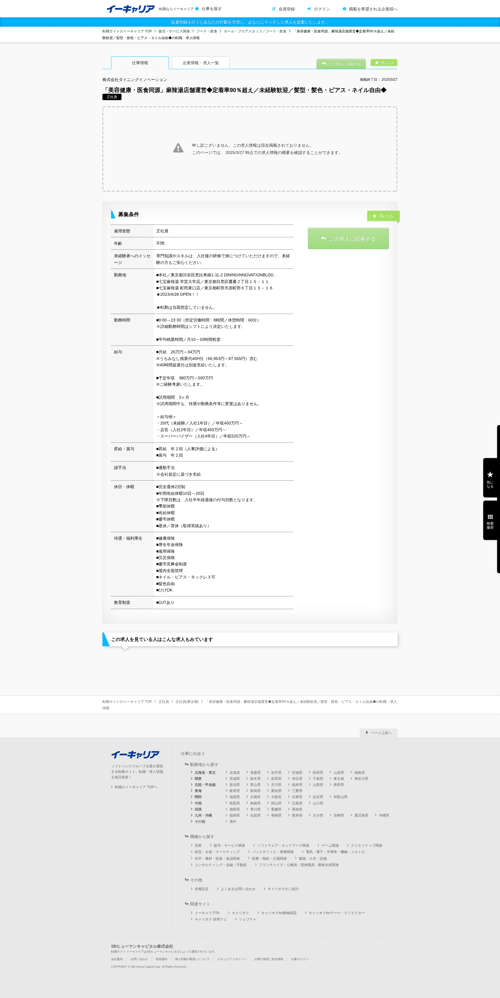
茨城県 (234, 779)
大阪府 (276, 797)
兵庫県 (297, 797)
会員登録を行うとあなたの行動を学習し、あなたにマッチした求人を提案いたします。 (250, 22)
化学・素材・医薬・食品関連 (217, 859)
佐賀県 (255, 815)
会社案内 (117, 959)
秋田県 (318, 773)
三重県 (297, 791)
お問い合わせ (139, 959)
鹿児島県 (361, 815)
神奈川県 (361, 779)
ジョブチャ (247, 919)
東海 (198, 791)
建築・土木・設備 (313, 859)
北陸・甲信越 (205, 785)
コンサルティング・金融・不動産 (221, 865)
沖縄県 (384, 815)
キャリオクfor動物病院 (279, 913)
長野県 (339, 785)
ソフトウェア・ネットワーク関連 (283, 845)
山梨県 (318, 785)
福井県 (297, 785)
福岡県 (234, 815)
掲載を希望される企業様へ (373, 9)
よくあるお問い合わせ (238, 889)
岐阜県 (234, 791)
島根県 (255, 803)
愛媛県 (276, 809)
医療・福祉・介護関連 (269, 859)
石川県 (276, 785)
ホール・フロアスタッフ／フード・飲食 (255, 31)
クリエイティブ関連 (366, 845)
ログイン (322, 9)
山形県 (339, 773)
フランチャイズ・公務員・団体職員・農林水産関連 (299, 865)
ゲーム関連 (330, 845)
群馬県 (276, 779)
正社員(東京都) (187, 702)
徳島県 (234, 809)
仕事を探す (212, 8)
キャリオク (240, 913)
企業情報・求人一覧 (201, 62)
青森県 (255, 773)
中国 (198, 803)
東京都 (339, 779)
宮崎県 (339, 815)
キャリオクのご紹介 (283, 889)
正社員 (164, 702)
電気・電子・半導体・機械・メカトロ (335, 852)
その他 (200, 821)
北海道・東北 (205, 773)
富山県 (255, 785)
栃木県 (255, 779)
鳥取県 (234, 803)
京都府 (255, 797)
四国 (198, 809)
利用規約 (161, 959)
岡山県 (276, 803)
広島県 (297, 803)
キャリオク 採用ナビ (211, 919)
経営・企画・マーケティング (217, 852)
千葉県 (318, 779)
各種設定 (202, 889)
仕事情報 (140, 62)
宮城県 (297, 773)
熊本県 (297, 815)
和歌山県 (341, 797)
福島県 (359, 773)
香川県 (255, 809)
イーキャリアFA (207, 913)
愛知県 (276, 791)
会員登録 (287, 9)
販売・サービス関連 (174, 31)
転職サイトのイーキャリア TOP (127, 31)
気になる (490, 484)
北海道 (234, 773)
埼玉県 (297, 779)
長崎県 (276, 815)
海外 (232, 821)
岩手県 (276, 773)
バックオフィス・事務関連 (273, 852)
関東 (198, 779)
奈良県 (318, 797)
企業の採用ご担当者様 (268, 959)
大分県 (318, 815)
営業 (198, 845)
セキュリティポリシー (232, 959)
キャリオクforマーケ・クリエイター (337, 913)
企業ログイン (299, 959)
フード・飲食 (206, 31)
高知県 (297, 809)
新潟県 (234, 785)
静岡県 (255, 791)
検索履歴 (490, 525)
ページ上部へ (381, 733)
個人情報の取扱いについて (192, 959)
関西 (198, 797)
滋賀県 (234, 797)
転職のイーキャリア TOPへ (136, 787)
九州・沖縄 (203, 815)
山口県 (318, 803)
